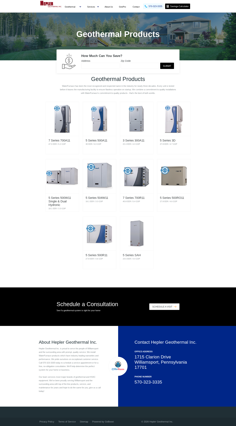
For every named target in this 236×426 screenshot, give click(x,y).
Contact (136, 7)
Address (85, 61)
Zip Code (126, 61)
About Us (109, 7)
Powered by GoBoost (103, 421)
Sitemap (84, 421)
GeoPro (122, 7)
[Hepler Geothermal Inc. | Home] (51, 6)
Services (91, 7)
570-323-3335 (148, 382)
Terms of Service (67, 421)
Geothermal (70, 7)
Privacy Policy (46, 421)
